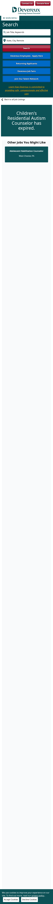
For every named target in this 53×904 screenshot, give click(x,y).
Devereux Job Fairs (27, 71)
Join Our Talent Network (26, 78)
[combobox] (26, 32)
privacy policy (38, 895)
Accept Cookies (11, 899)
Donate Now (43, 3)
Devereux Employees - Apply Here (26, 56)
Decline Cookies (29, 899)
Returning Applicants (26, 63)
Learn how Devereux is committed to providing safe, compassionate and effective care (26, 90)
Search (26, 48)
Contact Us (27, 3)
